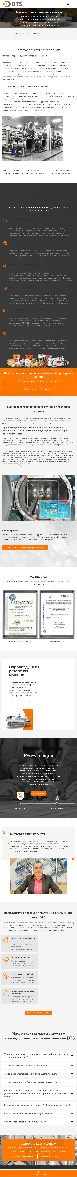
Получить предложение (23, 1156)
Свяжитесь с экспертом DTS (52, 1156)
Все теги (26, 1168)
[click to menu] (73, 4)
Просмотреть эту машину (20, 701)
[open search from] (68, 4)
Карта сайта (68, 1166)
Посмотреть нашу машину (12, 466)
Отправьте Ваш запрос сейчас (38, 1012)
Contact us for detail (38, 1174)
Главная (5, 33)
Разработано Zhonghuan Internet (42, 1168)
